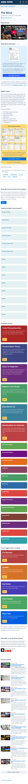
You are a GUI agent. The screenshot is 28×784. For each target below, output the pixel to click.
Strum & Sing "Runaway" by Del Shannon (18, 689)
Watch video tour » (17, 162)
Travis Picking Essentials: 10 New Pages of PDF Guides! (18, 727)
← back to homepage (6, 780)
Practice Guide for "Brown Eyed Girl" (18, 700)
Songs (6, 6)
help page (17, 69)
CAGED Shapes (6, 523)
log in (25, 85)
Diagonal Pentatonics (7, 499)
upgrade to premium (17, 85)
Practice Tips (5, 531)
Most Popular (5, 220)
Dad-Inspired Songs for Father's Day (18, 761)
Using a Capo (5, 515)
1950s (3, 259)
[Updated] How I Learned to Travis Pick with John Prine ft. (19, 738)
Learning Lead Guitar (7, 460)
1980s (3, 283)
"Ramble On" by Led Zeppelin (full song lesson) (19, 748)
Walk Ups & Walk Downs (8, 507)
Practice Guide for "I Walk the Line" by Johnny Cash (18, 677)
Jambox (11, 627)
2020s (3, 314)
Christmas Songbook (7, 444)
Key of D (21, 174)
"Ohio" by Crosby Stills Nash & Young (18, 714)
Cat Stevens (11, 6)
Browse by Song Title (7, 243)
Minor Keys (5, 484)
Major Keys (5, 476)
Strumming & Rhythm (7, 452)
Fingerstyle (15, 176)
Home (2, 6)
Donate (3, 202)
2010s (3, 306)
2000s (3, 298)
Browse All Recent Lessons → (14, 772)
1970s (5, 176)
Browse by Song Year (7, 251)
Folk (9, 176)
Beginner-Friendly (6, 228)
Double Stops (5, 492)
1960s (3, 267)
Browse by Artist (6, 235)
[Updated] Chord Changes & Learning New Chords (17, 665)
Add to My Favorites (7, 18)
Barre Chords (5, 539)
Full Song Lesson (14, 174)
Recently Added (6, 212)
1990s (3, 291)
